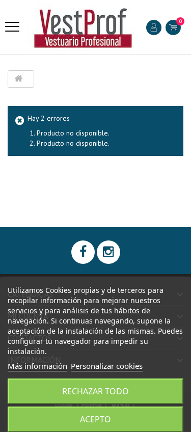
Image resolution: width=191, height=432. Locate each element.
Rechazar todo (95, 391)
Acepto (95, 419)
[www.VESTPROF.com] (83, 27)
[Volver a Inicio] (18, 78)
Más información (37, 366)
